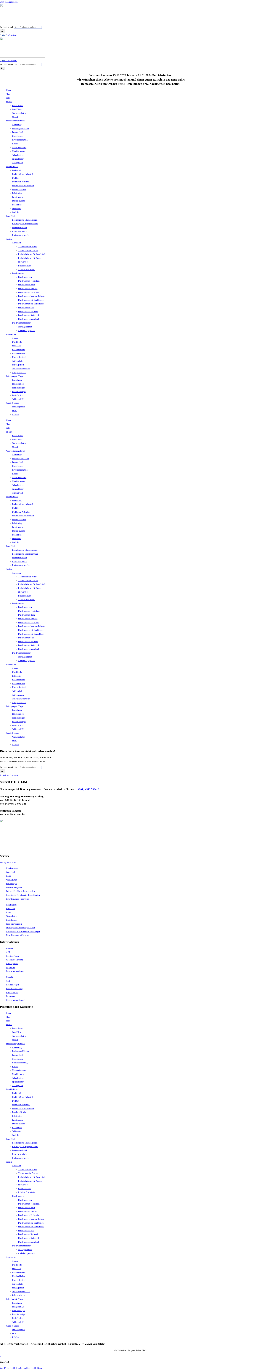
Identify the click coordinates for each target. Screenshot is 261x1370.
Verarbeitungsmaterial (15, 121)
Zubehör (15, 414)
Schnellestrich (18, 155)
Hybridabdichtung (19, 140)
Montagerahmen (25, 327)
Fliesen (9, 102)
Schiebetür (16, 208)
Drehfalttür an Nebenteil (22, 174)
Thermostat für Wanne (27, 247)
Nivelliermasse (18, 151)
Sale (8, 98)
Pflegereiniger (18, 384)
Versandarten (11, 880)
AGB (8, 952)
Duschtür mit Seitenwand (23, 186)
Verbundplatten (18, 407)
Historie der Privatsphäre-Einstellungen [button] (23, 895)
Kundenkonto (12, 868)
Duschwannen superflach (28, 319)
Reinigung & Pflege (14, 376)
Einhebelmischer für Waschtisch (31, 254)
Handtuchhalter (18, 353)
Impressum (10, 967)
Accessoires (11, 334)
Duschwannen (18, 273)
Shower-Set (23, 262)
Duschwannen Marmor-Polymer (31, 296)
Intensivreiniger (19, 391)
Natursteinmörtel (19, 147)
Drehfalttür (17, 170)
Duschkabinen (12, 166)
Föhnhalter (16, 346)
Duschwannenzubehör (21, 323)
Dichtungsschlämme (20, 128)
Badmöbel (10, 216)
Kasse (8, 876)
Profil (14, 411)
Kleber (15, 144)
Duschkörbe (17, 342)
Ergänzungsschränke (20, 235)
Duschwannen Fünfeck (27, 289)
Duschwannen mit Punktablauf (31, 300)
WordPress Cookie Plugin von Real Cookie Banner (21, 1368)
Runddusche (17, 205)
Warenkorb (10, 872)
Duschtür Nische (19, 189)
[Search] (2, 31)
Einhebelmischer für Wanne (30, 258)
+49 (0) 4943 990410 (87, 789)
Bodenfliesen (17, 105)
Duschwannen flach (26, 285)
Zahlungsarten (12, 963)
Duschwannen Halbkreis (28, 292)
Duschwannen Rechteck (28, 311)
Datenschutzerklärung (15, 971)
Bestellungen (11, 883)
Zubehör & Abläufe (26, 269)
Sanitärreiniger (18, 388)
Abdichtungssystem (26, 330)
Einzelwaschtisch (19, 231)
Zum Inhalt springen (9, 2)
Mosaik (15, 117)
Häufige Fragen (12, 956)
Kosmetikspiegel (19, 357)
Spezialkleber (18, 159)
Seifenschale (17, 361)
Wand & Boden (12, 403)
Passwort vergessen (14, 887)
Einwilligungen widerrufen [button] (17, 899)
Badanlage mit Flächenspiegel (24, 220)
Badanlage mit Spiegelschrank (25, 224)
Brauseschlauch (24, 266)
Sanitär (9, 239)
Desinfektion (17, 395)
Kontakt (9, 948)
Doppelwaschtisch (19, 227)
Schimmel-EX (18, 399)
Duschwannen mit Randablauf (31, 304)
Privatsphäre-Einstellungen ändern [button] (20, 891)
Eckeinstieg (17, 193)
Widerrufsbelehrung (14, 960)
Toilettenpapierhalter (21, 369)
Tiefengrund (17, 163)
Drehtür (15, 178)
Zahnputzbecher (19, 372)
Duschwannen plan (26, 308)
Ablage (15, 338)
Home (8, 90)
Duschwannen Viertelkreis (29, 281)
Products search (7, 27)
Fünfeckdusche (18, 201)
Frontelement (17, 197)
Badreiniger (17, 380)
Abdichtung (17, 125)
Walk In (15, 212)
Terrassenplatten (19, 113)
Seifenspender (18, 365)
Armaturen (16, 243)
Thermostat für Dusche (28, 250)
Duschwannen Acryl (26, 277)
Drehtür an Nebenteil (21, 182)
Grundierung (17, 136)
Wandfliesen (17, 109)
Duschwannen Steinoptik (28, 315)
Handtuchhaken (18, 350)
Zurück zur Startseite (9, 775)
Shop (8, 94)
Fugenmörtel (17, 132)
